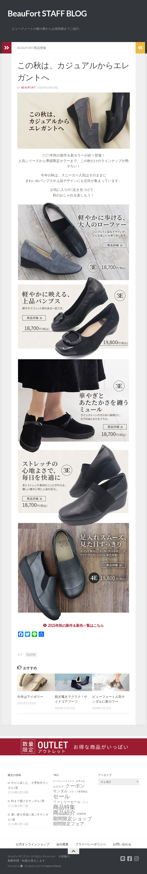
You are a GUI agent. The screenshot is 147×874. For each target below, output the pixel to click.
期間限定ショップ (72, 818)
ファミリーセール (67, 802)
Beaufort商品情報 (31, 47)
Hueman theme (53, 866)
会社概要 (62, 844)
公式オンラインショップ (32, 844)
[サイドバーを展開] (6, 48)
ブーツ (85, 802)
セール (61, 796)
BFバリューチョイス (63, 781)
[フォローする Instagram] (136, 858)
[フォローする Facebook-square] (129, 858)
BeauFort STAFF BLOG (47, 13)
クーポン (75, 785)
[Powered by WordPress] (21, 866)
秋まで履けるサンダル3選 (27, 801)
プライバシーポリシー (90, 844)
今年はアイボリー (30, 697)
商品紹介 (64, 812)
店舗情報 (81, 813)
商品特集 (31, 654)
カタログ (58, 786)
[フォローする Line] (123, 858)
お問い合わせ (122, 844)
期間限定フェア (68, 823)
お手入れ (80, 781)
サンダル (60, 791)
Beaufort (28, 87)
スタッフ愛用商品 (78, 791)
